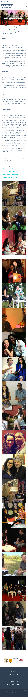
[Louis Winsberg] (14, 218)
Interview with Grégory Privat (9, 171)
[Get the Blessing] (14, 589)
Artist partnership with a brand (9, 168)
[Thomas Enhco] (14, 515)
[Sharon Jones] (14, 271)
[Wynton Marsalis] (14, 442)
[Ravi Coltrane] (14, 393)
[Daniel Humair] (14, 295)
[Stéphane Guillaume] (14, 418)
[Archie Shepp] (14, 193)
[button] (26, 6)
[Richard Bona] (14, 344)
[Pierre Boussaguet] (14, 369)
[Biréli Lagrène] (14, 540)
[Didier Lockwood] (14, 466)
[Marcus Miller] (14, 320)
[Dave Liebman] (14, 564)
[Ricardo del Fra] (14, 242)
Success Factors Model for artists (10, 174)
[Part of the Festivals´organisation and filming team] (14, 638)
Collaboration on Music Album (9, 177)
